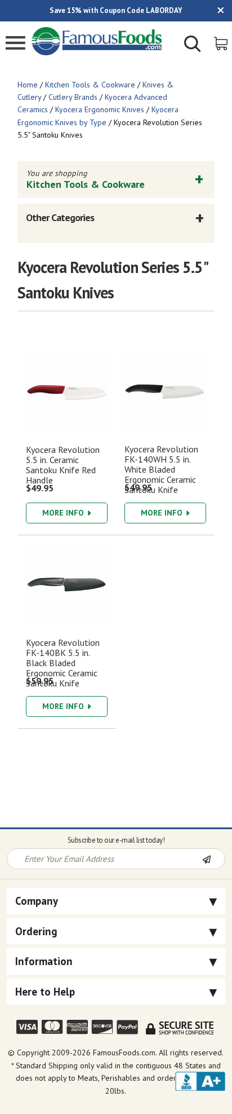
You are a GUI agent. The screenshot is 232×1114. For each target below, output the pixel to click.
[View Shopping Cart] (221, 42)
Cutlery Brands (72, 97)
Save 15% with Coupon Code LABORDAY (116, 10)
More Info (64, 513)
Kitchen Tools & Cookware (90, 85)
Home (27, 85)
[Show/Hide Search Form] (192, 45)
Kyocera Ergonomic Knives (99, 109)
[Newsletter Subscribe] (213, 859)
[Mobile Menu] (15, 44)
